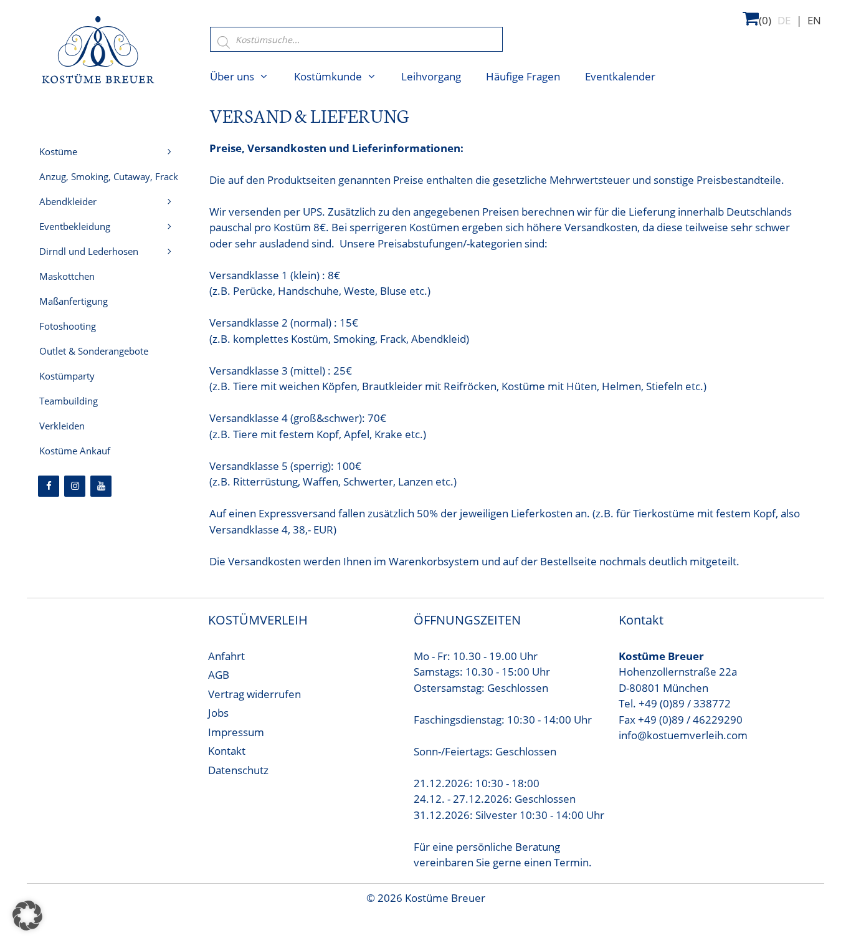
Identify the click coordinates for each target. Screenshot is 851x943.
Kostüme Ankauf (74, 450)
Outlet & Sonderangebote (93, 351)
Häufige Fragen (523, 76)
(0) (765, 20)
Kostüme (58, 151)
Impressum (236, 732)
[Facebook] (48, 486)
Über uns (232, 76)
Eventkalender (620, 76)
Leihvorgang (431, 76)
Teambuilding (68, 401)
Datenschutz (238, 770)
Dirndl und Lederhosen (88, 251)
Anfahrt (226, 656)
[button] (27, 915)
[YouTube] (101, 486)
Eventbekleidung (74, 226)
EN (814, 20)
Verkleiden (62, 425)
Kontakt (226, 751)
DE (784, 20)
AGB (218, 675)
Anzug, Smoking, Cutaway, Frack (108, 176)
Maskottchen (67, 276)
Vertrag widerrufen (254, 694)
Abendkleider (68, 201)
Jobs (218, 713)
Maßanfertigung (73, 301)
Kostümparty (67, 376)
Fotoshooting (67, 326)
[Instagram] (74, 486)
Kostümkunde (328, 76)
